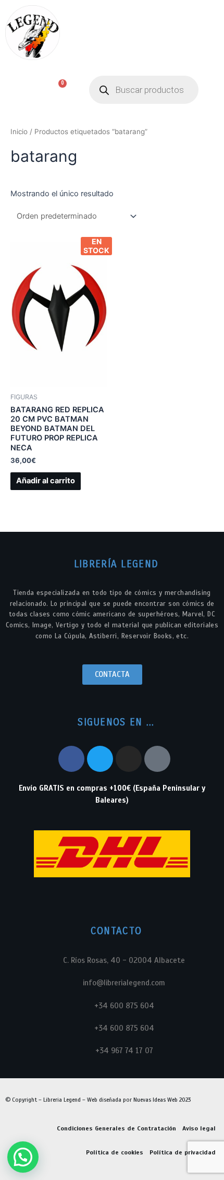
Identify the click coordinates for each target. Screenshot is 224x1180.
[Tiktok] (157, 759)
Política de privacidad (183, 1152)
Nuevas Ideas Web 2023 (162, 1099)
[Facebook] (71, 759)
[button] (17, 90)
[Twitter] (100, 759)
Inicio (19, 131)
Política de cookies (114, 1152)
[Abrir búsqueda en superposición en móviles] (144, 89)
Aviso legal (199, 1128)
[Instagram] (129, 759)
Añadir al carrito (45, 480)
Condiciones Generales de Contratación (116, 1128)
